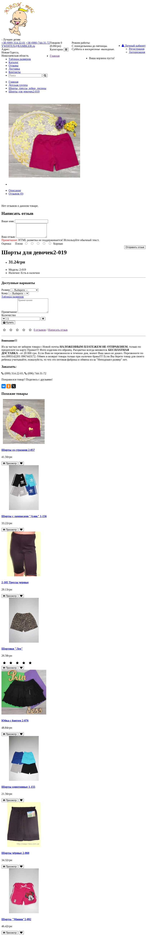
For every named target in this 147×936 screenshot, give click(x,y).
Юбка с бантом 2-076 (15, 720)
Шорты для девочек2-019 (24, 91)
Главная (55, 55)
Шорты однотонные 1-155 (18, 786)
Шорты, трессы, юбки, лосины (27, 88)
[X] (13, 386)
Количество (8, 315)
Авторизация (137, 52)
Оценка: (6, 243)
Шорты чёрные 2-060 (15, 852)
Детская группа (18, 85)
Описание (15, 190)
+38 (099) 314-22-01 (13, 42)
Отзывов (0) (16, 193)
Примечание (9, 311)
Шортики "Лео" (12, 648)
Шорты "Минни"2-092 (16, 919)
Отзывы (13, 65)
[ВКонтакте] (3, 386)
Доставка (14, 68)
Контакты (15, 71)
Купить (10, 322)
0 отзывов (40, 329)
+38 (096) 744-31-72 (38, 42)
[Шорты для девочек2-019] (44, 184)
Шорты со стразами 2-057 (18, 449)
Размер (5, 289)
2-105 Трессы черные (15, 582)
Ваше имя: (7, 221)
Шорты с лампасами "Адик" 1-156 (24, 516)
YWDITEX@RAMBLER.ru (18, 45)
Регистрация (136, 48)
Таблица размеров (20, 59)
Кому (4, 293)
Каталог (13, 62)
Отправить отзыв (135, 247)
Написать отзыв (58, 329)
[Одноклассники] (8, 386)
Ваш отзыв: (8, 236)
